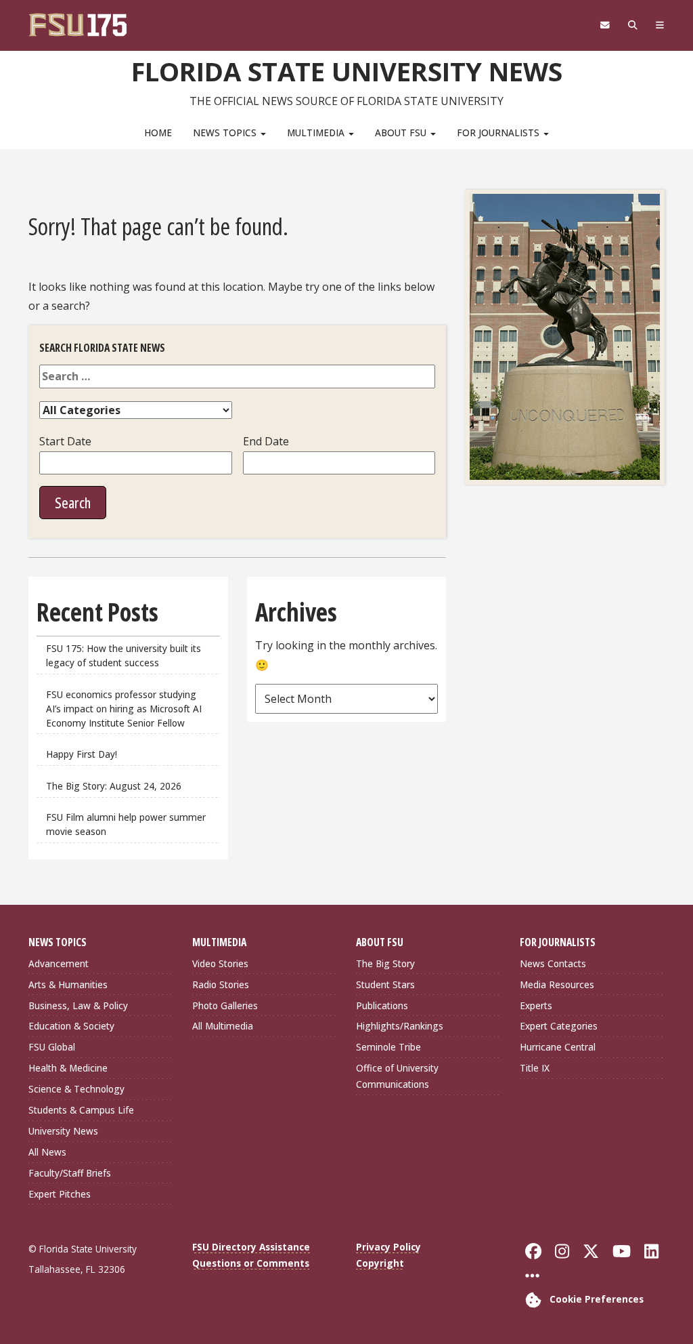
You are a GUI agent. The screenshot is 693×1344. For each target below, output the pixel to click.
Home (158, 132)
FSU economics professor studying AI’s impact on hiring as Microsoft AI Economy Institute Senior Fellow (124, 708)
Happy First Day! (81, 754)
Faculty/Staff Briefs (69, 1172)
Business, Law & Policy (78, 1005)
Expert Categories (559, 1025)
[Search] (632, 25)
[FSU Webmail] (605, 25)
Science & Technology (76, 1088)
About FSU (402, 132)
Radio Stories (220, 984)
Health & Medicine (68, 1067)
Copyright (380, 1263)
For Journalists (499, 132)
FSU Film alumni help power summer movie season (126, 824)
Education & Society (71, 1025)
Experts (536, 1005)
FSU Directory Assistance (251, 1246)
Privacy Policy (388, 1246)
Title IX (535, 1067)
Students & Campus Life (81, 1109)
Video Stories (220, 963)
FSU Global (51, 1046)
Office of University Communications (397, 1076)
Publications (382, 1005)
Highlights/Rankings (399, 1025)
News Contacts (553, 963)
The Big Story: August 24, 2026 (113, 785)
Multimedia (317, 132)
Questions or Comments (250, 1263)
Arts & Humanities (68, 984)
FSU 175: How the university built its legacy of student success (123, 655)
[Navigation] (659, 25)
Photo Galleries (225, 1005)
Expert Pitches (59, 1193)
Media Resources (557, 984)
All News (47, 1151)
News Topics (226, 132)
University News (63, 1130)
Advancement (58, 963)
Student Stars (385, 984)
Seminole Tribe (388, 1046)
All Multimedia (222, 1025)
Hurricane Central (558, 1046)
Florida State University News (346, 71)
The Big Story (385, 963)
